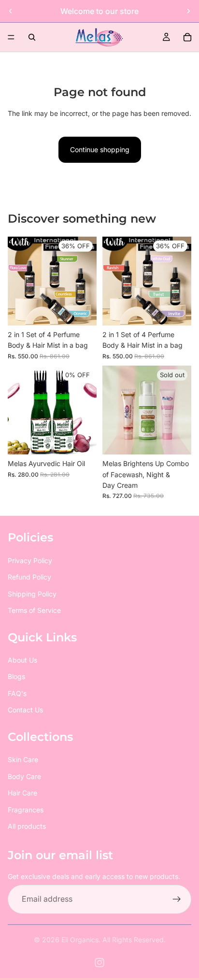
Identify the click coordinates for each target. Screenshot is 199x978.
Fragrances (25, 810)
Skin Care (23, 760)
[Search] (32, 37)
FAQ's (17, 693)
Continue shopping (99, 149)
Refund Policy (29, 577)
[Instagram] (99, 962)
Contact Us (25, 710)
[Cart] (187, 37)
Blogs (16, 677)
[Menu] (11, 37)
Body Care (24, 776)
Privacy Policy (30, 560)
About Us (22, 660)
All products (27, 826)
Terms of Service (34, 610)
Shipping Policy (32, 594)
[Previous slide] (10, 11)
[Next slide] (188, 11)
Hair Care (22, 793)
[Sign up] (177, 900)
